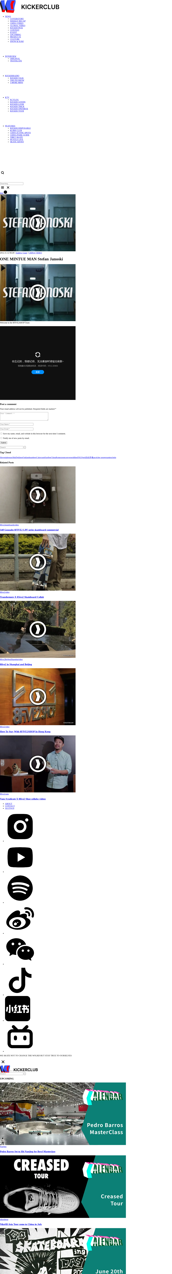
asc (94, 457)
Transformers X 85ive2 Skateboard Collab (22, 597)
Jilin (14, 457)
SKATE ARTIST (17, 142)
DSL (79, 457)
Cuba (38, 457)
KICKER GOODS (17, 102)
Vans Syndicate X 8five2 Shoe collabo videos (23, 799)
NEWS (8, 16)
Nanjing (3, 1147)
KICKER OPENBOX (19, 109)
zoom (63, 457)
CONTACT (10, 806)
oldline (74, 457)
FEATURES (10, 126)
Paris (83, 457)
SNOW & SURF (17, 41)
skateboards (9, 525)
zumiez (109, 457)
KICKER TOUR (17, 111)
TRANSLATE (16, 61)
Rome (58, 457)
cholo (114, 457)
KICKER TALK (17, 78)
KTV (7, 97)
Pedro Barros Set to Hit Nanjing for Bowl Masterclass (27, 1151)
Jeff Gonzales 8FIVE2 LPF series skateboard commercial (29, 530)
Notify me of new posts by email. (16, 438)
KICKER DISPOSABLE (20, 128)
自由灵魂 (89, 457)
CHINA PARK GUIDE (19, 135)
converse (68, 457)
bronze (9, 457)
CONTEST (14, 30)
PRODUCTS (15, 37)
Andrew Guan (21, 253)
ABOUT (8, 804)
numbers (32, 457)
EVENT (13, 32)
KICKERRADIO (12, 76)
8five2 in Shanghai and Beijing (16, 664)
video (16, 525)
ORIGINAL (15, 58)
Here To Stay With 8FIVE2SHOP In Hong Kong (25, 731)
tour (6, 1219)
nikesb (2, 1219)
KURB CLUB (16, 130)
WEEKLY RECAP (18, 21)
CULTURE (15, 39)
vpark (43, 457)
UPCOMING (15, 35)
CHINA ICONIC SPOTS (20, 133)
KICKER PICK (16, 28)
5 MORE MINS (16, 82)
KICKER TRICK (17, 106)
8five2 (2, 525)
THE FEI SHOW (17, 80)
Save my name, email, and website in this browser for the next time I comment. (34, 434)
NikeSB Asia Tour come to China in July (21, 1224)
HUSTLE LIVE (16, 139)
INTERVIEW (10, 56)
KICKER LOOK (17, 104)
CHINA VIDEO (16, 23)
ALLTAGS (9, 808)
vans (7, 794)
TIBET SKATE (16, 137)
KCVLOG (14, 100)
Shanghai (14, 659)
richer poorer (101, 457)
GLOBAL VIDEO (17, 25)
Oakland (26, 457)
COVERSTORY (17, 19)
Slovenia (3, 457)
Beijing (8, 659)
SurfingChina (50, 457)
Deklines (19, 457)
